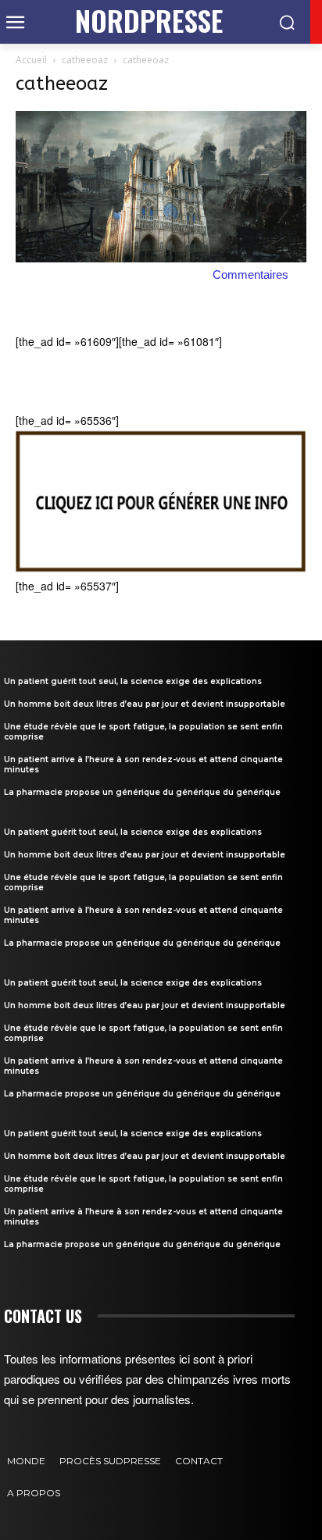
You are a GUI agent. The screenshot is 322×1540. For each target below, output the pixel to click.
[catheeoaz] (161, 258)
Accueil (31, 59)
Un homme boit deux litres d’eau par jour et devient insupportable (144, 704)
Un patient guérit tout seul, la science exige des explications (133, 681)
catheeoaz (85, 59)
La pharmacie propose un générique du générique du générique (142, 792)
